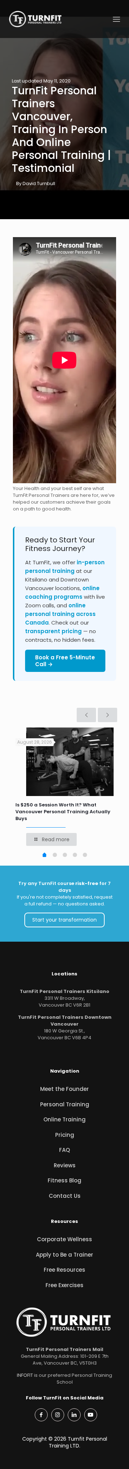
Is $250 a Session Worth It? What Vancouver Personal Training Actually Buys (62, 811)
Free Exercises (64, 1285)
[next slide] (107, 715)
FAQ (64, 1150)
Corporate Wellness (64, 1239)
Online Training (64, 1119)
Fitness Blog (64, 1180)
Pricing (64, 1135)
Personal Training (64, 1104)
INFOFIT (25, 1375)
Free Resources (64, 1269)
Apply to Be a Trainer (64, 1254)
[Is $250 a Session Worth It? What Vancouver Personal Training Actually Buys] (70, 762)
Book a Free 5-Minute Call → (65, 661)
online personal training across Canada (60, 614)
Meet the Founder (64, 1089)
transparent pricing (53, 631)
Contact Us (65, 1196)
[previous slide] (86, 715)
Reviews (65, 1165)
